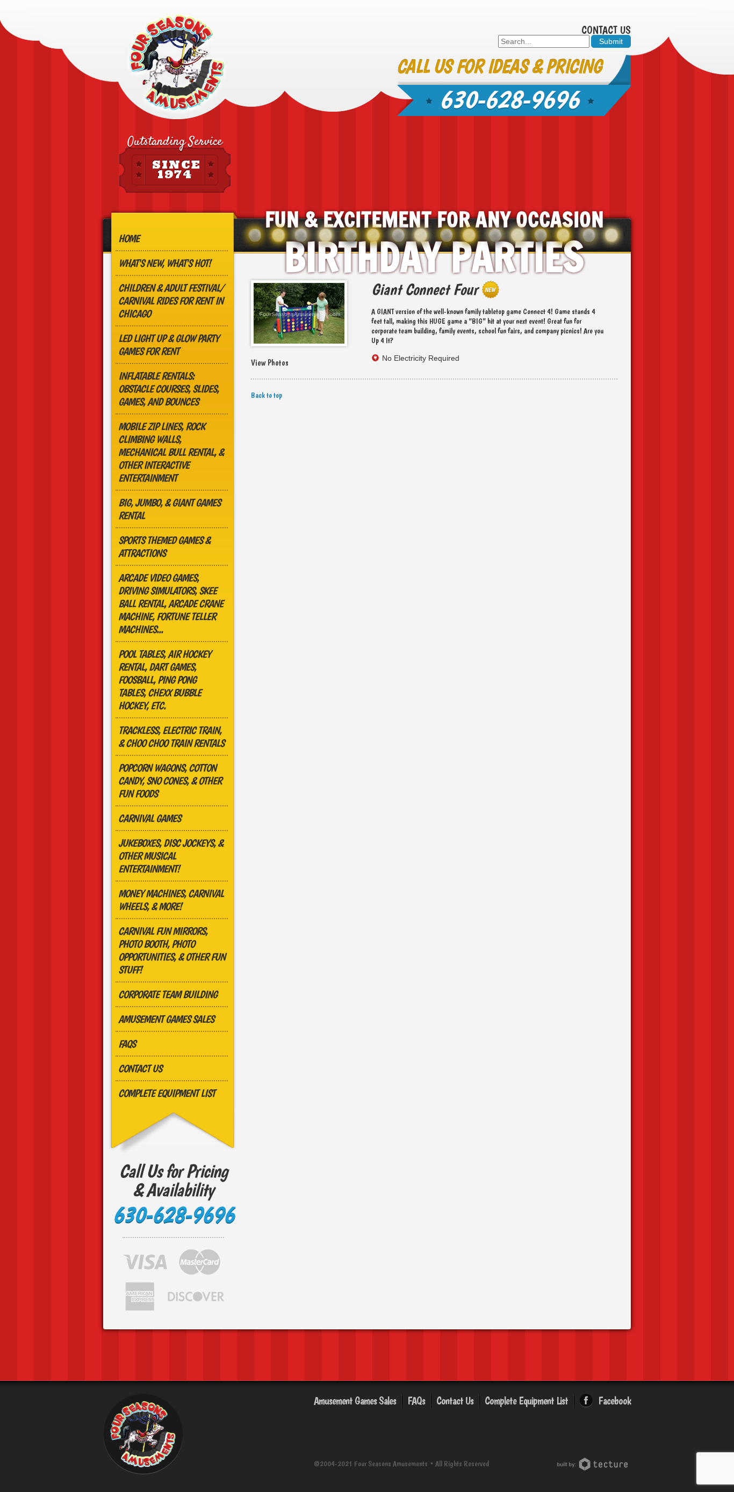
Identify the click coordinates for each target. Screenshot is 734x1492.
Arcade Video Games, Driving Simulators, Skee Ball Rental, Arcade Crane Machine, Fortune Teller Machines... (170, 603)
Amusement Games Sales (166, 1019)
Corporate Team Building (167, 994)
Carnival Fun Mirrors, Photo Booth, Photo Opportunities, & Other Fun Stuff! (171, 950)
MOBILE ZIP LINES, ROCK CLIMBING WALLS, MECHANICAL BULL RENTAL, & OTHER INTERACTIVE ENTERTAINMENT (171, 452)
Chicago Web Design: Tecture (594, 1464)
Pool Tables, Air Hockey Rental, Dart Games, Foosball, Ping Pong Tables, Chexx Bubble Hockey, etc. (164, 679)
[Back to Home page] (143, 1476)
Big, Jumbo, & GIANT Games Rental (169, 509)
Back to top (266, 395)
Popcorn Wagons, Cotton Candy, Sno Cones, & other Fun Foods (169, 780)
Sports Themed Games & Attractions (164, 546)
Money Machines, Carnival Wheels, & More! (171, 900)
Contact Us (606, 30)
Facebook (614, 1400)
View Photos (270, 363)
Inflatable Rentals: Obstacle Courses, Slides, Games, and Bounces (168, 388)
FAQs (126, 1043)
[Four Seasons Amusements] (177, 63)
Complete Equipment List (166, 1093)
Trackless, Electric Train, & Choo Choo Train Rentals (171, 736)
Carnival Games (149, 818)
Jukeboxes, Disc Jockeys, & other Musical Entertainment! (170, 855)
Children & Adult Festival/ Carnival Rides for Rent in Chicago (171, 300)
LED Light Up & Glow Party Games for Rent (168, 345)
